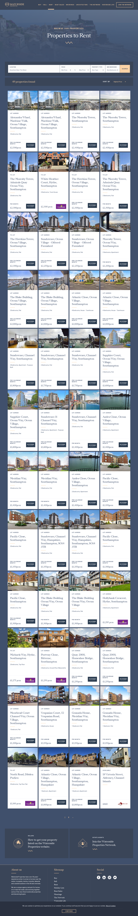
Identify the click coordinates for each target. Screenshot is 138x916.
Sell (45, 4)
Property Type (97, 67)
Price (63, 67)
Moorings (70, 4)
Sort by (106, 81)
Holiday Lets (59, 888)
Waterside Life (108, 4)
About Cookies (111, 906)
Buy (39, 4)
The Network (95, 4)
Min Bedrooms (112, 67)
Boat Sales (59, 4)
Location (13, 67)
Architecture (82, 4)
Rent (51, 4)
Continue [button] (69, 911)
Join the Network (124, 4)
